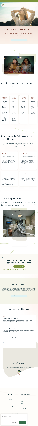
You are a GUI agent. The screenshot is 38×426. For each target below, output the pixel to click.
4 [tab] (25, 235)
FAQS (27, 86)
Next (36, 223)
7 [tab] (29, 235)
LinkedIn (24, 408)
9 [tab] (32, 235)
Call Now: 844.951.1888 (19, 1)
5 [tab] (26, 235)
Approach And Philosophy (16, 411)
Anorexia (22, 396)
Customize (6, 422)
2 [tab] (22, 235)
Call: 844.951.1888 (19, 266)
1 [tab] (20, 235)
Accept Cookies (22, 422)
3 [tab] (23, 235)
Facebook (22, 408)
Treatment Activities (17, 86)
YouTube (25, 408)
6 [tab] (28, 235)
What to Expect (14, 408)
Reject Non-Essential (14, 423)
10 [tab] (34, 235)
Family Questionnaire (15, 413)
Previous (1, 223)
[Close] (26, 415)
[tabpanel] (19, 223)
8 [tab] (31, 235)
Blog (22, 403)
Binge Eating (23, 399)
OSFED (22, 401)
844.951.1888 (10, 399)
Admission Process (5, 86)
